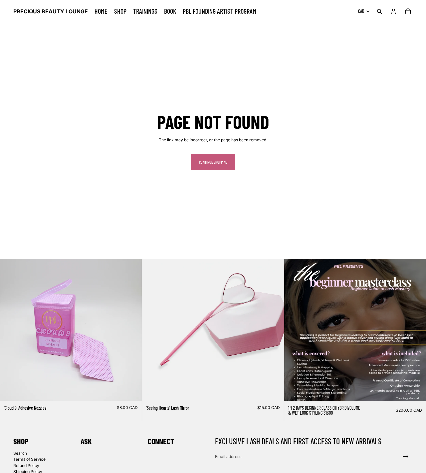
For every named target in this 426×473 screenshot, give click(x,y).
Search (20, 452)
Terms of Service (29, 459)
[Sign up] (406, 456)
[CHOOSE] (416, 391)
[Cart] (408, 11)
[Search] (379, 11)
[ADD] (131, 391)
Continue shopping (213, 162)
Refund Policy (26, 465)
